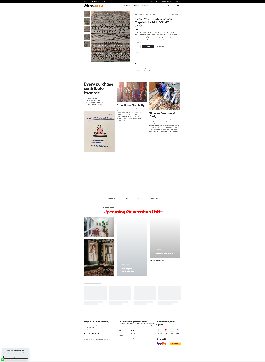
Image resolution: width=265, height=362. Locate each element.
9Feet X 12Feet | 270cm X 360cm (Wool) (147, 14)
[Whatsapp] (90, 333)
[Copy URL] (152, 70)
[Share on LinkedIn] (144, 70)
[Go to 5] (87, 44)
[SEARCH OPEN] (169, 5)
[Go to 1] (87, 14)
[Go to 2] (87, 21)
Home (136, 14)
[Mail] (150, 70)
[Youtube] (93, 333)
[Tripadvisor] (95, 333)
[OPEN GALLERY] (110, 36)
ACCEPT (15, 357)
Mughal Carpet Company (96, 321)
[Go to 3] (87, 29)
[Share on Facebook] (142, 70)
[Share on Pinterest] (147, 70)
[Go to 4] (87, 37)
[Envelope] (98, 333)
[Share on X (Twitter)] (139, 70)
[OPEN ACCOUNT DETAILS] (172, 5)
